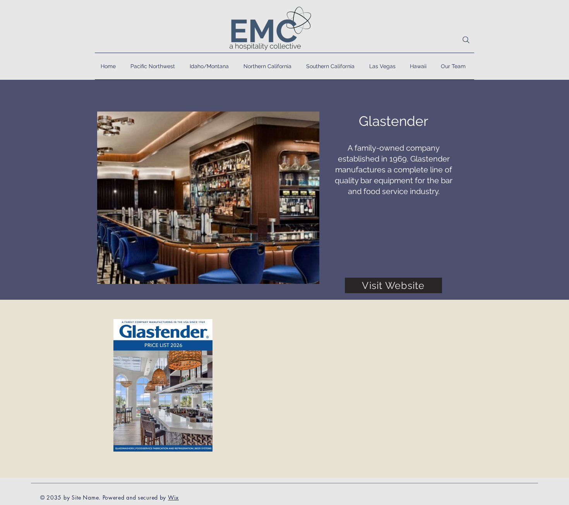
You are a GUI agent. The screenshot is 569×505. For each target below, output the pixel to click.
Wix (173, 497)
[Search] (466, 40)
